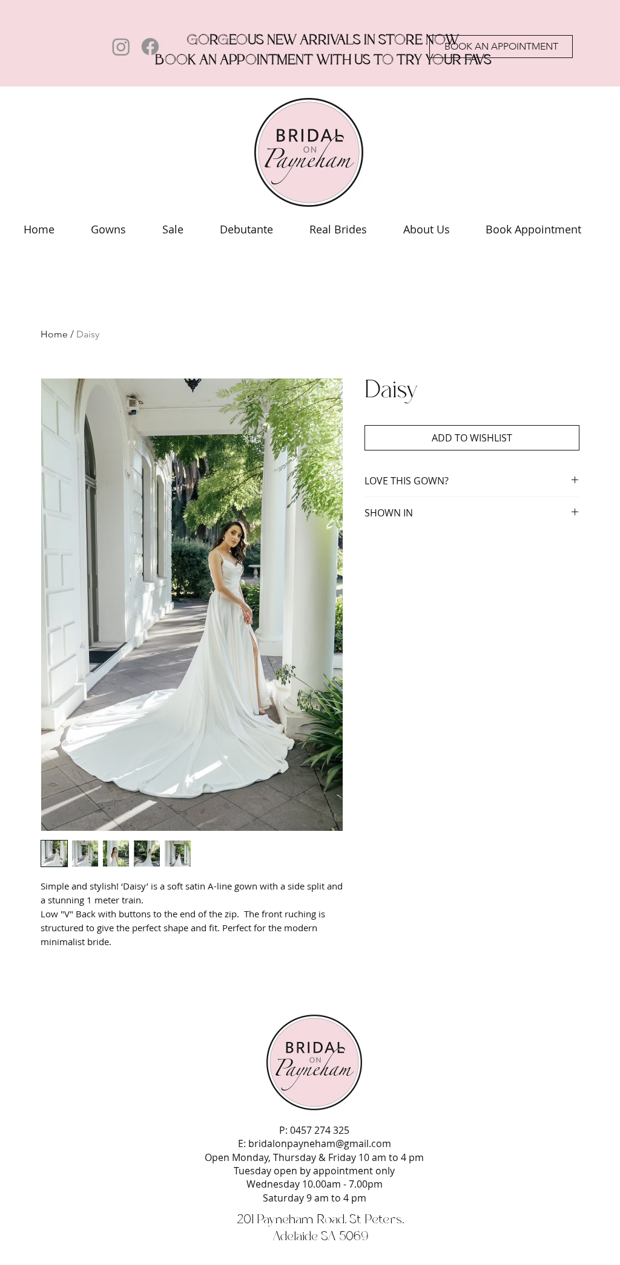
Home (54, 334)
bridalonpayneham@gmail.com (319, 1143)
